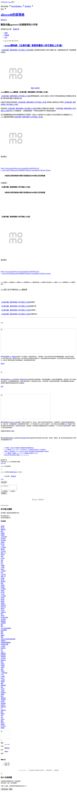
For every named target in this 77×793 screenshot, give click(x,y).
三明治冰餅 (4, 536)
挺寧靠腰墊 (4, 630)
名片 (6, 37)
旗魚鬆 (68, 422)
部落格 (7, 35)
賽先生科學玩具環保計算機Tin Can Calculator (17, 455)
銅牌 (2, 669)
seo (1, 708)
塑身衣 (2, 363)
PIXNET (24, 770)
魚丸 (2, 563)
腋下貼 (2, 544)
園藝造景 (3, 621)
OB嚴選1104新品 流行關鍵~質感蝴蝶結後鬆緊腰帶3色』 (20, 448)
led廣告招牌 (4, 672)
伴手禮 (2, 558)
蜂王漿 (2, 608)
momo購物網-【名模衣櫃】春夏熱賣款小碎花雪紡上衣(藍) (33, 45)
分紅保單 (3, 619)
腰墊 (2, 633)
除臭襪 (5, 356)
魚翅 (2, 572)
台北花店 (3, 658)
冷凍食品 (3, 571)
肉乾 (2, 562)
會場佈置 (3, 656)
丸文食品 (15, 422)
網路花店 (3, 653)
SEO (2, 649)
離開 (10, 789)
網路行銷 (3, 707)
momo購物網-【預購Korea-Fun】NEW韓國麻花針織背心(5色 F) (21, 453)
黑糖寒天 (3, 640)
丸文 (9, 422)
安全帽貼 (3, 540)
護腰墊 (2, 635)
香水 (2, 717)
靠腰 (2, 632)
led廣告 (3, 676)
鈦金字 (2, 678)
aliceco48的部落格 (12, 14)
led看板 (3, 680)
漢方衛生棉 (23, 438)
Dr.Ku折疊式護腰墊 (6, 628)
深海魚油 (3, 612)
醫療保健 (16, 29)
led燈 (2, 674)
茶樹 (2, 715)
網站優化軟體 (4, 644)
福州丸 (2, 569)
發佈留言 (4, 493)
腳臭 (2, 531)
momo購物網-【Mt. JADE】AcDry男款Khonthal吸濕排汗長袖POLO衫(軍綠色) (25, 449)
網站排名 (3, 648)
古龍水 (2, 719)
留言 (15, 472)
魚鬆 (2, 386)
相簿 (6, 33)
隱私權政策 (49, 770)
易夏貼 (2, 542)
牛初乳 (2, 610)
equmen (11, 379)
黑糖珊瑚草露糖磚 (6, 642)
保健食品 (3, 605)
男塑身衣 (22, 379)
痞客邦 (12, 472)
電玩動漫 (13, 476)
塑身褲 (2, 724)
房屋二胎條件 (35, 88)
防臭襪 (2, 535)
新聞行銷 (3, 710)
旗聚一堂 (3, 553)
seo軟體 (3, 646)
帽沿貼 (2, 528)
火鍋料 (2, 567)
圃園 (2, 721)
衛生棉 (5, 438)
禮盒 (13, 431)
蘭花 (2, 626)
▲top (2, 479)
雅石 (2, 624)
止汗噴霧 (3, 547)
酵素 (2, 614)
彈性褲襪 (3, 685)
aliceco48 (3, 463)
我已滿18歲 (5, 789)
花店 (2, 651)
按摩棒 (2, 694)
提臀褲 (2, 728)
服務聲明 (56, 770)
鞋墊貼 (2, 549)
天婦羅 (2, 565)
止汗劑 (2, 545)
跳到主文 (4, 20)
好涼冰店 (3, 538)
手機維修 (3, 699)
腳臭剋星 (14, 356)
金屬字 (2, 671)
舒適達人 (11, 438)
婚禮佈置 (3, 655)
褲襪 (2, 683)
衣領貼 (2, 526)
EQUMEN (3, 726)
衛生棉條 (3, 703)
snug (2, 322)
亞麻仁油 (3, 606)
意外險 (2, 615)
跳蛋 (2, 696)
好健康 (2, 603)
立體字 (2, 667)
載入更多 (4, 482)
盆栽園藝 (3, 623)
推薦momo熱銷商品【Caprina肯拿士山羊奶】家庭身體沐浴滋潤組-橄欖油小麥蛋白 (27, 451)
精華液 (2, 713)
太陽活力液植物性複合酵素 (8, 639)
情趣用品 (3, 692)
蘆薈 (2, 712)
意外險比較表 (4, 617)
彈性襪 (2, 681)
